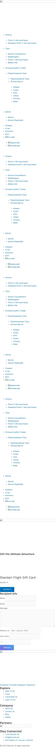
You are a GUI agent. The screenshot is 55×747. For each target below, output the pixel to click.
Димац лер (12, 62)
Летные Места (16, 82)
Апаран (16, 87)
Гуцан (15, 90)
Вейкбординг (13, 57)
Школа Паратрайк (15, 120)
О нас (7, 128)
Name (2, 598)
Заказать (7, 647)
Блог (7, 134)
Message (3, 608)
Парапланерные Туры (17, 73)
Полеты (8, 35)
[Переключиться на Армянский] (13, 142)
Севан (16, 96)
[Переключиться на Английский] (14, 146)
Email (2, 604)
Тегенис (16, 98)
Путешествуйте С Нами (15, 68)
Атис (15, 93)
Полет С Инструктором (18, 40)
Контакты (9, 131)
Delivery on (4, 631)
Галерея (8, 125)
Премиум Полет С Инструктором (22, 43)
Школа (8, 112)
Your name (4, 636)
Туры (7, 49)
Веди (15, 101)
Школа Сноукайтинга (17, 54)
